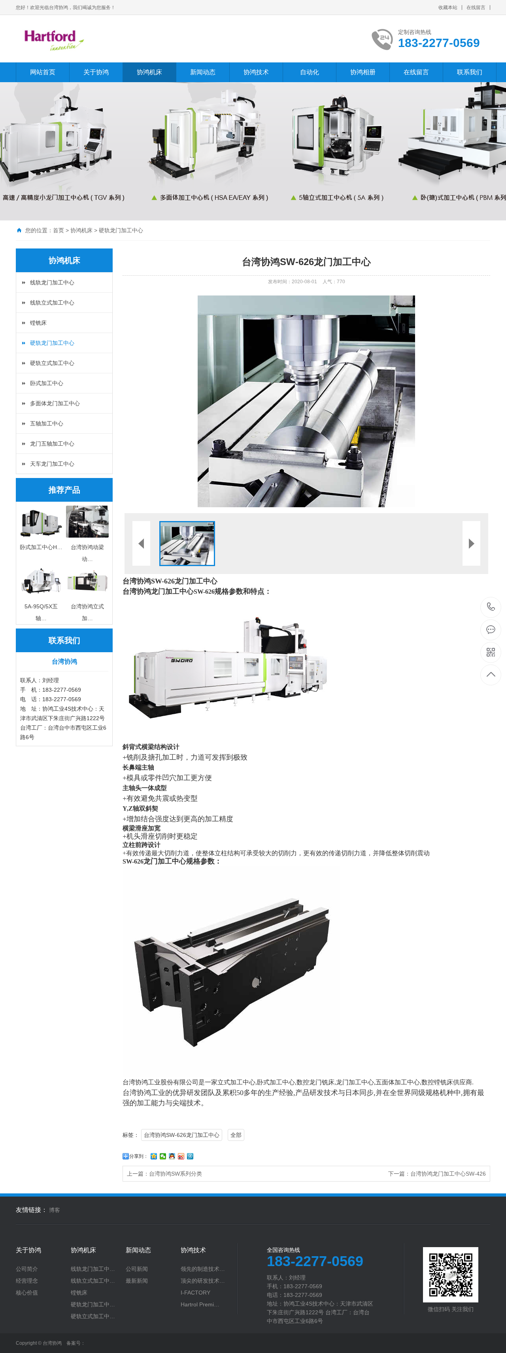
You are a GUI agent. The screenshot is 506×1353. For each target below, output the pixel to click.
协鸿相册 (363, 72)
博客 (54, 1210)
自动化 (309, 72)
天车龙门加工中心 (52, 464)
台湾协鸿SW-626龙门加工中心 (181, 1135)
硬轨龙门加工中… (93, 1304)
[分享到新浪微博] (181, 1156)
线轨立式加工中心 (52, 302)
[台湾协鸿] (112, 39)
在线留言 (475, 7)
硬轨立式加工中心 (52, 363)
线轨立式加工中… (93, 1280)
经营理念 (27, 1280)
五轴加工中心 (46, 423)
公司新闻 (137, 1269)
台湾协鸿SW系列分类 (175, 1173)
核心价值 (27, 1292)
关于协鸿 (96, 72)
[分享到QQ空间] (154, 1156)
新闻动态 (202, 72)
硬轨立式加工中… (93, 1316)
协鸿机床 (149, 72)
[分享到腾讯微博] (190, 1156)
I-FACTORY (195, 1292)
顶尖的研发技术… (203, 1280)
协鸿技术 (256, 72)
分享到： (138, 1156)
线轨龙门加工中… (93, 1269)
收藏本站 (447, 7)
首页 (58, 230)
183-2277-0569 (491, 607)
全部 (236, 1135)
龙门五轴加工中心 (52, 443)
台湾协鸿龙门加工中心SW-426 (448, 1173)
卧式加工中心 (46, 383)
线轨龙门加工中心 (52, 282)
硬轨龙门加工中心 (121, 230)
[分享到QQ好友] (172, 1156)
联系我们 (469, 72)
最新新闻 (137, 1280)
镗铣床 (38, 323)
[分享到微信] (163, 1156)
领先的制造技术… (203, 1269)
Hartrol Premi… (200, 1304)
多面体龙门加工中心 (55, 403)
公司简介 (27, 1269)
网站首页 (42, 72)
